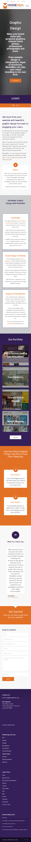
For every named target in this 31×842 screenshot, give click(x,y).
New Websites (5, 745)
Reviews (4, 783)
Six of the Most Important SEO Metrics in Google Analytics (14, 829)
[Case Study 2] (15, 497)
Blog (8, 1)
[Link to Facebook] (25, 839)
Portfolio (4, 786)
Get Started (5, 802)
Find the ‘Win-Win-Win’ (7, 826)
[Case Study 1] (15, 470)
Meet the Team (6, 778)
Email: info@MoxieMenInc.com (10, 698)
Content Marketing (6, 751)
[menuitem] (8, 1)
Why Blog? (4, 817)
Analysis (4, 740)
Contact (23, 1)
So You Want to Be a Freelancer (9, 823)
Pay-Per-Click (5, 748)
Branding (4, 756)
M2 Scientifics (14, 597)
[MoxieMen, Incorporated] (12, 5)
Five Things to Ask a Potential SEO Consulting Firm (13, 820)
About (18, 1)
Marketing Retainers (7, 759)
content (8, 157)
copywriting (10, 323)
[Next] (23, 549)
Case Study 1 (15, 475)
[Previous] (19, 549)
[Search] (22, 5)
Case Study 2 (15, 502)
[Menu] (26, 5)
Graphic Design (6, 754)
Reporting (4, 762)
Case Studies (5, 788)
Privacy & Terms (6, 804)
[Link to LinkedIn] (27, 839)
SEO (3, 737)
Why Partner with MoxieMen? (9, 780)
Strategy (4, 743)
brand (16, 157)
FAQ (3, 791)
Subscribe (13, 1)
